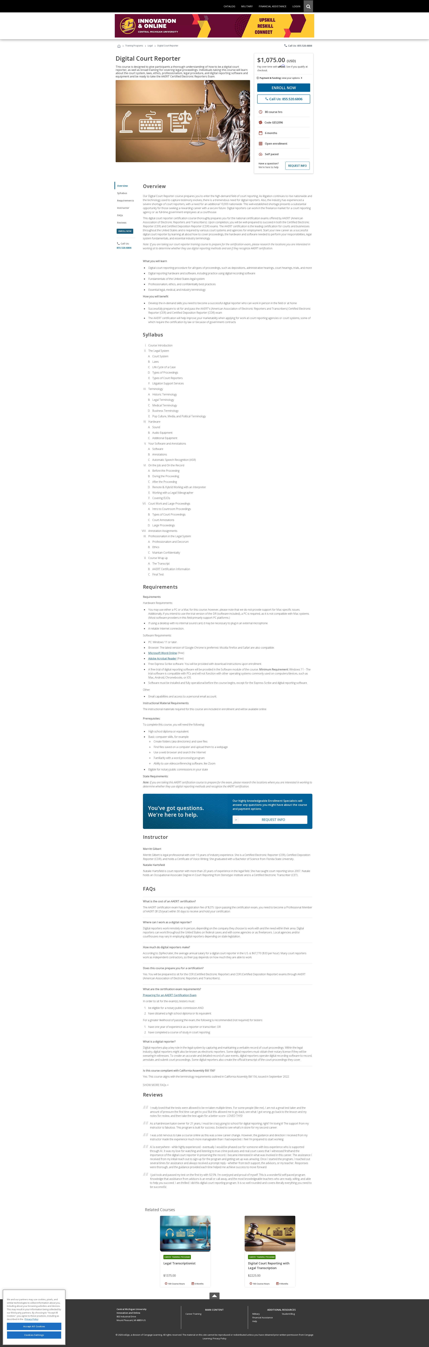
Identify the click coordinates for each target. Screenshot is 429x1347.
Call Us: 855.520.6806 (298, 45)
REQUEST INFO (297, 166)
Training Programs (134, 45)
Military (256, 1313)
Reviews (121, 222)
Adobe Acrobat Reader (162, 658)
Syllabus (122, 193)
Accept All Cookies (34, 1326)
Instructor (123, 207)
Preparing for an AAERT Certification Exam (169, 995)
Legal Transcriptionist (179, 1263)
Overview (122, 185)
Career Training (193, 1313)
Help (254, 1321)
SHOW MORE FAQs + (156, 1085)
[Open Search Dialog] (308, 6)
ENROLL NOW (284, 87)
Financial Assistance (262, 1317)
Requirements (125, 200)
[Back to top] (214, 1309)
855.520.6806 (124, 247)
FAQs (120, 215)
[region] (34, 1317)
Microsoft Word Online (162, 653)
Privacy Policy (219, 1338)
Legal (150, 45)
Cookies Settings (34, 1334)
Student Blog (288, 1313)
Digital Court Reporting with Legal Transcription (268, 1265)
